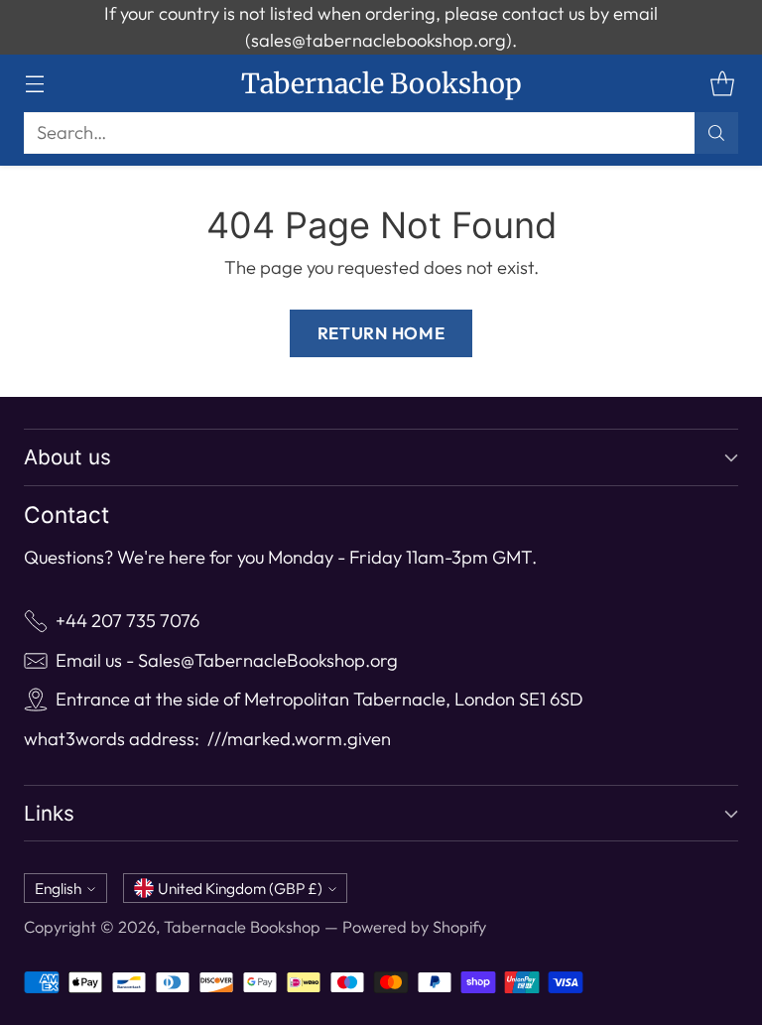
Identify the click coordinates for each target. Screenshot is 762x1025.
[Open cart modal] (721, 83)
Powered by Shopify (414, 927)
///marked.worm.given (299, 738)
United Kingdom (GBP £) (240, 888)
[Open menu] (34, 83)
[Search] (716, 133)
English (58, 888)
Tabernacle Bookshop (242, 927)
